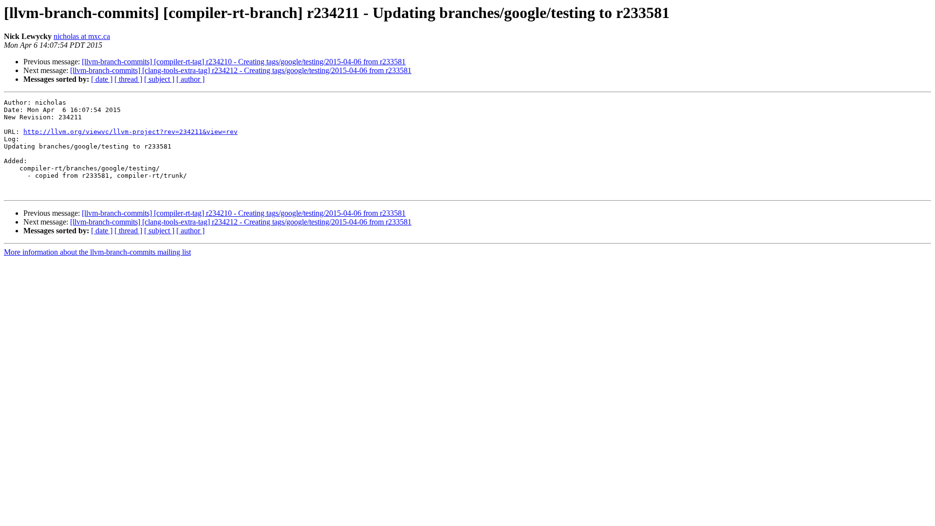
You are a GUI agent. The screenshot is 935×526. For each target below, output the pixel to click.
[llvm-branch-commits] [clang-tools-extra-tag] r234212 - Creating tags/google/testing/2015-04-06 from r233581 (240, 70)
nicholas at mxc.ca (82, 36)
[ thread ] (128, 79)
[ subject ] (159, 79)
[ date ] (101, 79)
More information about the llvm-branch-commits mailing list (97, 252)
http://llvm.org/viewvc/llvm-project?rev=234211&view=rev (130, 131)
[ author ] (190, 79)
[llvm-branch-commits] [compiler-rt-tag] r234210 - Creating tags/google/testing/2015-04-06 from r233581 (244, 61)
